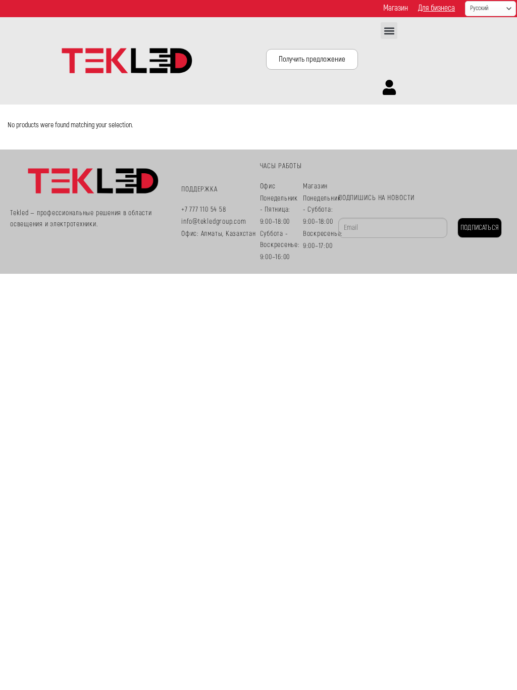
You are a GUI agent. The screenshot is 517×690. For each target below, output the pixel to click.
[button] (389, 30)
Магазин (395, 8)
